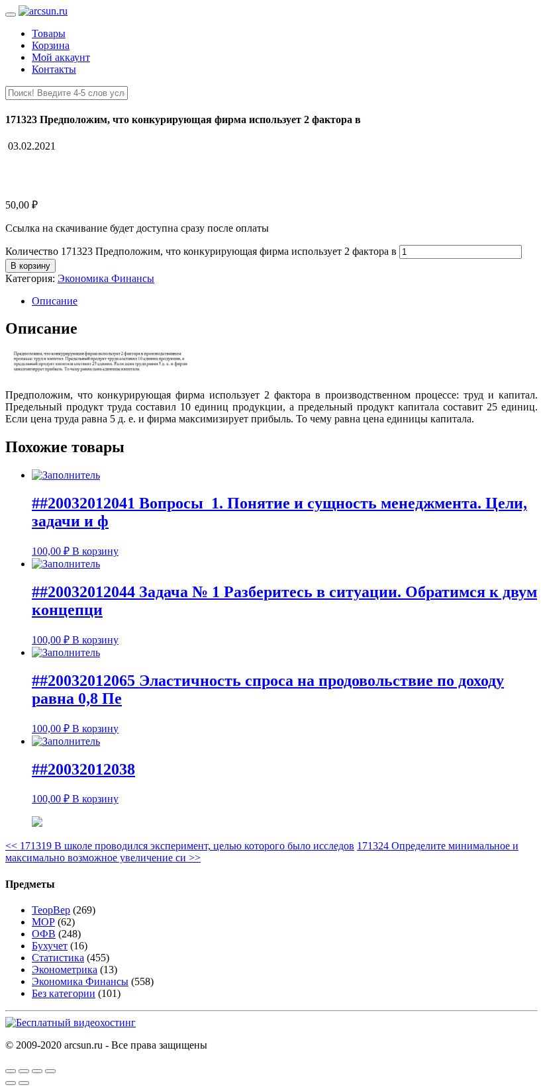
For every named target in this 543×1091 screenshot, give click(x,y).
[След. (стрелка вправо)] (24, 1083)
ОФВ (44, 933)
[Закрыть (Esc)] (10, 1071)
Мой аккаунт (61, 57)
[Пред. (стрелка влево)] (10, 1083)
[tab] (285, 301)
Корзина (51, 45)
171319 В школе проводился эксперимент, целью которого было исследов (179, 845)
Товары (49, 33)
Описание (54, 301)
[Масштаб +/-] (50, 1071)
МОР (43, 921)
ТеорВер (51, 910)
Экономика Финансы (106, 278)
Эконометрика (64, 969)
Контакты (54, 69)
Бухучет (50, 945)
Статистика (58, 957)
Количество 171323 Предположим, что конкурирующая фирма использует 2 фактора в (201, 251)
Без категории (63, 993)
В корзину (30, 266)
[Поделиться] (24, 1071)
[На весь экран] (37, 1071)
